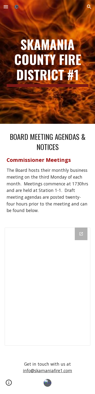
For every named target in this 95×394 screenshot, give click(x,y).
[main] (47, 62)
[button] (6, 6)
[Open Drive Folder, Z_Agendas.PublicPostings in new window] (81, 234)
